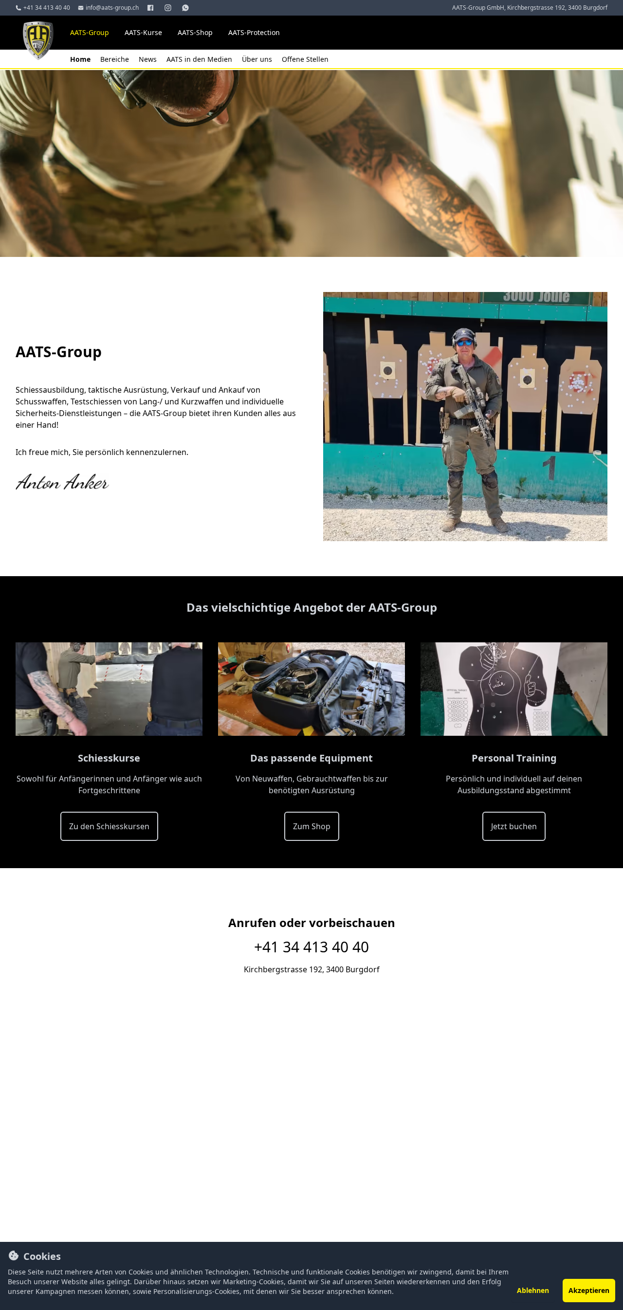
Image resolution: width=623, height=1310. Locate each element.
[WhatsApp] (186, 8)
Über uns (258, 59)
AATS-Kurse (143, 32)
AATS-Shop (195, 32)
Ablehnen (533, 1290)
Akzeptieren (588, 1290)
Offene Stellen (305, 59)
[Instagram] (169, 8)
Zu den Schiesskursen (109, 826)
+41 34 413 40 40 (311, 947)
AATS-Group (89, 32)
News (149, 59)
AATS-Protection (254, 32)
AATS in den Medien (200, 59)
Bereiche (115, 59)
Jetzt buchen (514, 826)
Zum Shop (311, 826)
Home (81, 59)
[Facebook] (151, 8)
